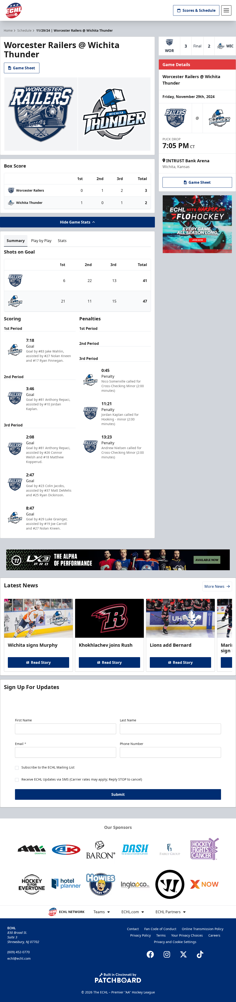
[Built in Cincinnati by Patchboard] (118, 978)
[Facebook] (150, 954)
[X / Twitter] (183, 954)
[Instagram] (166, 954)
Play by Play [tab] (41, 240)
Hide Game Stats (75, 222)
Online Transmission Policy (202, 929)
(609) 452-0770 (18, 952)
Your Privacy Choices (187, 935)
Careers (214, 935)
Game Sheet (24, 67)
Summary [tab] (16, 240)
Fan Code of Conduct (160, 929)
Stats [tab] (62, 240)
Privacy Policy (140, 935)
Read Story (41, 662)
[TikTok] (200, 954)
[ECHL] (14, 10)
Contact (133, 929)
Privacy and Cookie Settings (175, 942)
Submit (118, 794)
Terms (161, 935)
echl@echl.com (19, 958)
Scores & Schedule (199, 10)
